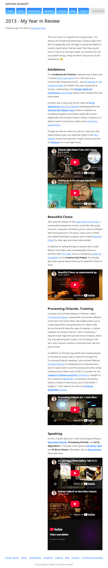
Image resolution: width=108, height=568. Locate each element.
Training (59, 557)
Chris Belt (66, 253)
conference (68, 375)
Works (15, 557)
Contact (75, 557)
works (71, 78)
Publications (35, 557)
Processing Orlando (58, 317)
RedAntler (68, 378)
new (65, 78)
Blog (67, 557)
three (59, 78)
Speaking (48, 557)
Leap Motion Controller (87, 221)
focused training (56, 364)
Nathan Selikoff (17, 4)
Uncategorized (38, 28)
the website (89, 81)
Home (8, 557)
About (24, 557)
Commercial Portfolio (92, 557)
